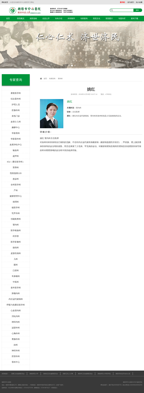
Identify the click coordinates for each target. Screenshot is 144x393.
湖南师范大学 (33, 373)
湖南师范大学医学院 (104, 373)
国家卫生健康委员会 (18, 373)
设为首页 (130, 2)
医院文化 (96, 18)
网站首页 (5, 2)
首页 (8, 18)
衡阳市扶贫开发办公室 (123, 373)
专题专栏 (122, 18)
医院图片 (109, 18)
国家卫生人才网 (68, 373)
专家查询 (84, 18)
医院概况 (20, 18)
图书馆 (122, 2)
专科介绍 (58, 18)
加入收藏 (139, 2)
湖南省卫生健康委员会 (50, 373)
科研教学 (71, 18)
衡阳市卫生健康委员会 (85, 373)
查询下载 (134, 18)
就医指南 (33, 18)
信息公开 (46, 18)
